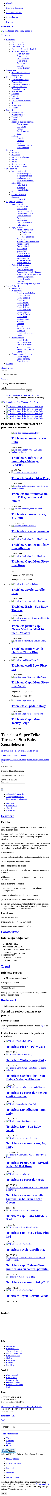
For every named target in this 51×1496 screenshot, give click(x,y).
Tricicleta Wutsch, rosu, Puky (26, 1060)
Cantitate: (5, 782)
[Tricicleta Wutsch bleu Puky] (24, 472)
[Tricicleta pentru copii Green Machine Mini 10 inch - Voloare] (31, 620)
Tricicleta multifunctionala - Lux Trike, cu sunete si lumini (30, 497)
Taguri (9, 808)
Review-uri (11, 810)
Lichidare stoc (12, 1365)
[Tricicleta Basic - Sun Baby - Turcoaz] (28, 601)
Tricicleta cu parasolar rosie (25, 1179)
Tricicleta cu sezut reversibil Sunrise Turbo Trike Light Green (25, 1199)
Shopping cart (7, 368)
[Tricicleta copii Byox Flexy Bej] (25, 660)
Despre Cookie (12, 1477)
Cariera (9, 1358)
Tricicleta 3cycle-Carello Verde (27, 1295)
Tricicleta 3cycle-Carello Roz (26, 1249)
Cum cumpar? (12, 1375)
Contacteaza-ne (12, 1349)
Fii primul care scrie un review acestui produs (19, 751)
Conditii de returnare (14, 1385)
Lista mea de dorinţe (14, 8)
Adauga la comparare (15, 796)
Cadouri (9, 1363)
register (4, 1028)
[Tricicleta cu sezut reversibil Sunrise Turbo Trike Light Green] (28, 1190)
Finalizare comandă (14, 12)
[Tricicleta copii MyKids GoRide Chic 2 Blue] (31, 643)
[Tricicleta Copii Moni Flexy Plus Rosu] (28, 556)
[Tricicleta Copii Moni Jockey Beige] (27, 714)
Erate (8, 1387)
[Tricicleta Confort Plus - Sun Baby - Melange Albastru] (31, 452)
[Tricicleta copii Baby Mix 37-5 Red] (22, 1210)
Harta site (10, 1473)
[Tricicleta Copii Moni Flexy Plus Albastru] (30, 539)
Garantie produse (13, 1382)
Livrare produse (12, 1380)
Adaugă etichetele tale (10, 982)
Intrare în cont (12, 17)
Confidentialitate (13, 1356)
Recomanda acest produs (16, 799)
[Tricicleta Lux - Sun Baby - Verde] (21, 1121)
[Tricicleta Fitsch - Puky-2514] (19, 1041)
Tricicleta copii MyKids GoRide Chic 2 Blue (27, 650)
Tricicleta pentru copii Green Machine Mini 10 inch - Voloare (28, 629)
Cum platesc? (11, 1377)
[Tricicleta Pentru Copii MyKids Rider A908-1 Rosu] (28, 1157)
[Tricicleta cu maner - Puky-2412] (20, 1277)
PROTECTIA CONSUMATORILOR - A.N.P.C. (21, 1407)
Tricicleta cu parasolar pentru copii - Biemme (26, 1094)
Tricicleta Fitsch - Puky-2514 (25, 1046)
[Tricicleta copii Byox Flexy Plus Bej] (22, 1227)
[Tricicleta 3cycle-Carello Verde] (20, 1290)
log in (43, 1026)
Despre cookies (42, 1484)
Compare (5, 379)
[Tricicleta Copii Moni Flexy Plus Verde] (29, 677)
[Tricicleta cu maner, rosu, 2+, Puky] (27, 509)
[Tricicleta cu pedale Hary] (23, 700)
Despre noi (10, 1346)
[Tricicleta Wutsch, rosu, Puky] (19, 1054)
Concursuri (10, 1360)
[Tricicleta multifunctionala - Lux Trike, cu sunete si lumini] (31, 488)
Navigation (5, 35)
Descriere (10, 803)
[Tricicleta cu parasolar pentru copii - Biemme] (25, 1087)
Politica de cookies (14, 1353)
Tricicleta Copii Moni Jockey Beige (26, 721)
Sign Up (9, 22)
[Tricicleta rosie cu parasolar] (24, 526)
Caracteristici (11, 806)
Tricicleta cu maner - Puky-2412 (28, 1282)
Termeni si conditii (14, 1351)
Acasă (9, 395)
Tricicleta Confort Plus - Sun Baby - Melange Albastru (28, 461)
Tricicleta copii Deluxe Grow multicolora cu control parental (27, 1267)
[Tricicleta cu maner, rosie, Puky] (25, 433)
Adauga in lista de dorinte (16, 794)
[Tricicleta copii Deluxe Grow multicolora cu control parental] (28, 1260)
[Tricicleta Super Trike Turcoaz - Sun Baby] (24, 406)
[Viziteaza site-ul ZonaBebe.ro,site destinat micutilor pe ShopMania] (8, 1452)
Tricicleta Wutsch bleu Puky (31, 478)
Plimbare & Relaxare (22, 395)
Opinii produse (12, 1459)
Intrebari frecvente (13, 1463)
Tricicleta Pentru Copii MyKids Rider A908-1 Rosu (27, 1164)
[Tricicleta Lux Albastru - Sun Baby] (21, 1104)
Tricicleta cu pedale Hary (29, 706)
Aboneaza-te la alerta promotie (13, 755)
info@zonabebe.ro (10, 1434)
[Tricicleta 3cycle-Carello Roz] (19, 1244)
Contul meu (11, 3)
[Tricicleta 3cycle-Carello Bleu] (25, 584)
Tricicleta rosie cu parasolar (30, 531)
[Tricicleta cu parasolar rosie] (18, 1174)
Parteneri (10, 1468)
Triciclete (36, 395)
